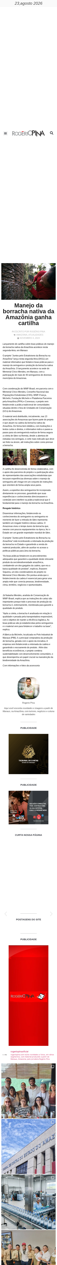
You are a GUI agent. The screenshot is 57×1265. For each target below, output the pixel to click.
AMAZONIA (21, 335)
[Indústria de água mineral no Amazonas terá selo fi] (28, 1201)
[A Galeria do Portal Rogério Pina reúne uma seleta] (28, 1090)
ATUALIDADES (35, 335)
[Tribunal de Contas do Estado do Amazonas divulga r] (28, 1146)
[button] (5, 133)
